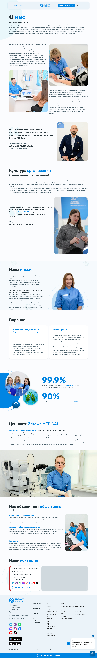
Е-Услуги (78, 601)
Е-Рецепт (78, 611)
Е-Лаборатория (80, 604)
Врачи (49, 601)
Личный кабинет (67, 5)
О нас (35, 616)
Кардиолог (50, 631)
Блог (35, 618)
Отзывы (36, 613)
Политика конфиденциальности (72, 650)
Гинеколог (50, 606)
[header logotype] (45, 5)
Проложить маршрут (21, 587)
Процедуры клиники (67, 606)
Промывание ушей (67, 618)
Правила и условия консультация (61, 650)
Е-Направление (80, 614)
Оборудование (38, 606)
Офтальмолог (51, 624)
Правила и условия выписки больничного (37, 650)
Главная (36, 601)
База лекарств (38, 603)
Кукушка (63, 616)
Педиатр (50, 609)
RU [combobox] (77, 5)
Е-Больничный (79, 606)
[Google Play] (15, 639)
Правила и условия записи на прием (49, 650)
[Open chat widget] (92, 653)
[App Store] (15, 644)
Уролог (49, 621)
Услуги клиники (67, 601)
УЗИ (62, 604)
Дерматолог (51, 604)
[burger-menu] (85, 5)
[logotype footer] (17, 602)
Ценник (36, 611)
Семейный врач (52, 611)
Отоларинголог (52, 614)
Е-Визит (77, 609)
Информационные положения (83, 650)
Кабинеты (36, 608)
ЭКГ (62, 613)
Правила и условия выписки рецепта (24, 650)
